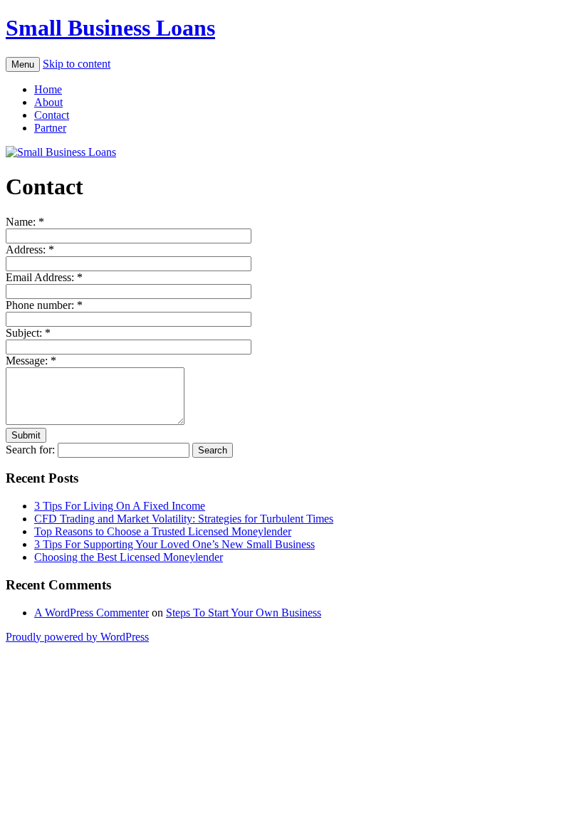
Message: (31, 361)
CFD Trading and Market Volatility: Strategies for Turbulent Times (183, 519)
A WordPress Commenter (91, 613)
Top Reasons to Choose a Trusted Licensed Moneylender (162, 531)
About (48, 102)
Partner (50, 128)
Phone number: (44, 305)
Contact (51, 115)
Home (48, 89)
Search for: (30, 449)
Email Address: (44, 277)
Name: (25, 222)
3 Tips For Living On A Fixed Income (119, 506)
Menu (22, 64)
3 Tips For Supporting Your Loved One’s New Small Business (174, 544)
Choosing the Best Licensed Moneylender (128, 557)
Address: (30, 249)
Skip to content (76, 64)
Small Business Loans (110, 28)
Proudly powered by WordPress (77, 637)
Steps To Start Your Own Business (243, 613)
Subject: (28, 333)
